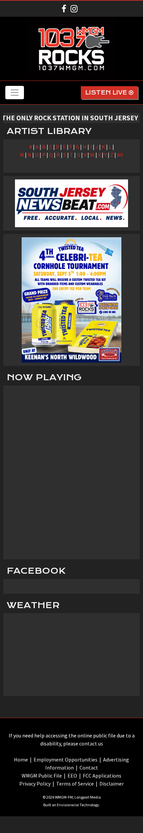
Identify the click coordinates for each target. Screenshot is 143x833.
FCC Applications (102, 775)
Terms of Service (75, 783)
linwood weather (71, 689)
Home (21, 759)
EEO (72, 775)
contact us (91, 743)
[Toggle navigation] (14, 92)
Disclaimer (111, 783)
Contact (88, 767)
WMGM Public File (42, 775)
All (120, 154)
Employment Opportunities (65, 759)
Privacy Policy (35, 783)
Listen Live (107, 92)
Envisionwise (68, 804)
